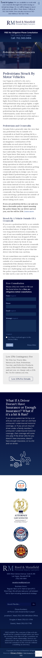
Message (9, 318)
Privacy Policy (17, 653)
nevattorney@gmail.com (21, 582)
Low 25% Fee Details (21, 379)
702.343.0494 (23, 38)
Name (8, 296)
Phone (8, 303)
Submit (9, 345)
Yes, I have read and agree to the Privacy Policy (19, 338)
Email (8, 311)
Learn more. (29, 211)
